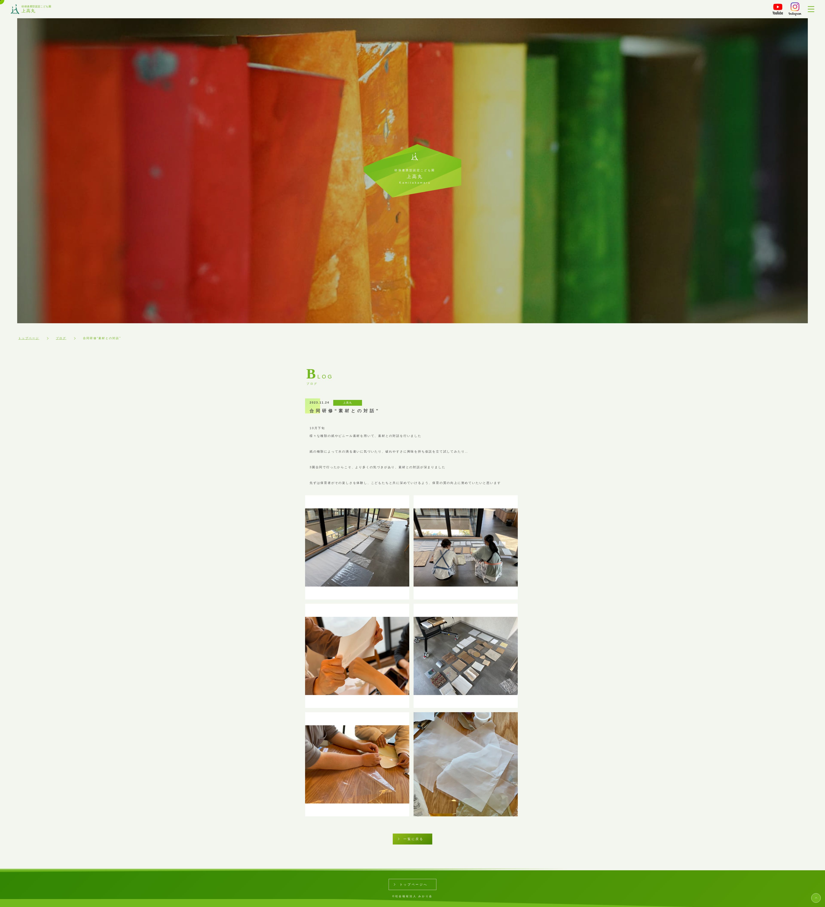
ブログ (61, 338)
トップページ (28, 338)
